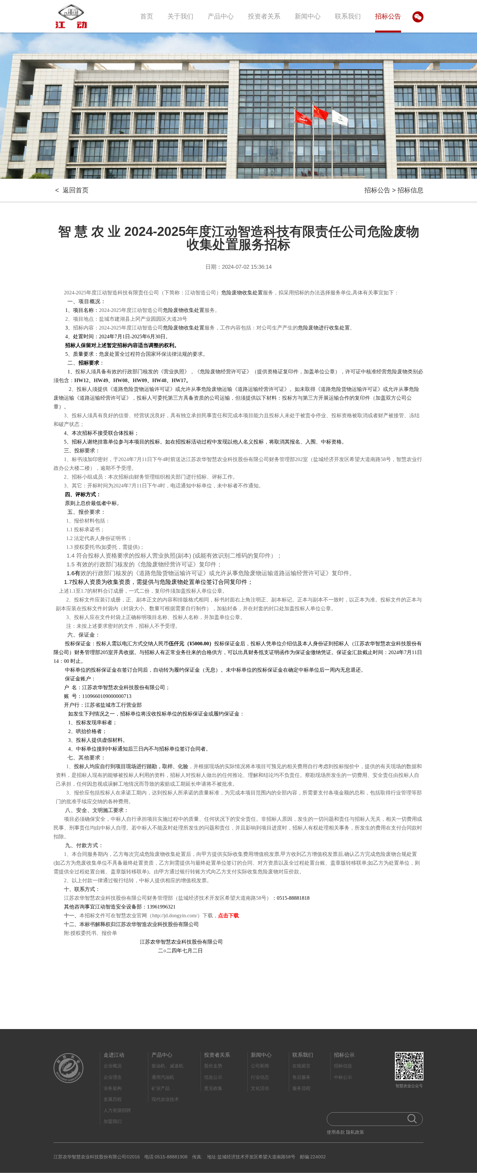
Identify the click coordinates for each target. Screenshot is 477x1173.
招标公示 (344, 1055)
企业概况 (113, 1065)
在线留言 (301, 1065)
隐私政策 (355, 1132)
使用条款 (336, 1132)
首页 (146, 16)
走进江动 (114, 1055)
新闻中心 (308, 16)
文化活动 (260, 1088)
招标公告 (388, 16)
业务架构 (113, 1088)
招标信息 (410, 190)
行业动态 (260, 1077)
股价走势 (213, 1065)
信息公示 (213, 1077)
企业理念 (113, 1077)
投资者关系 (264, 16)
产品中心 (221, 16)
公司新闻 (260, 1065)
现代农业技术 (165, 1099)
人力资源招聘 (117, 1110)
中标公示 (343, 1077)
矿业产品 (161, 1088)
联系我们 (348, 16)
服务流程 (301, 1088)
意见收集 (213, 1088)
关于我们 (180, 16)
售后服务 (301, 1077)
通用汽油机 (163, 1077)
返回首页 (76, 190)
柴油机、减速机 (167, 1065)
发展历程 (113, 1099)
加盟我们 (113, 1121)
